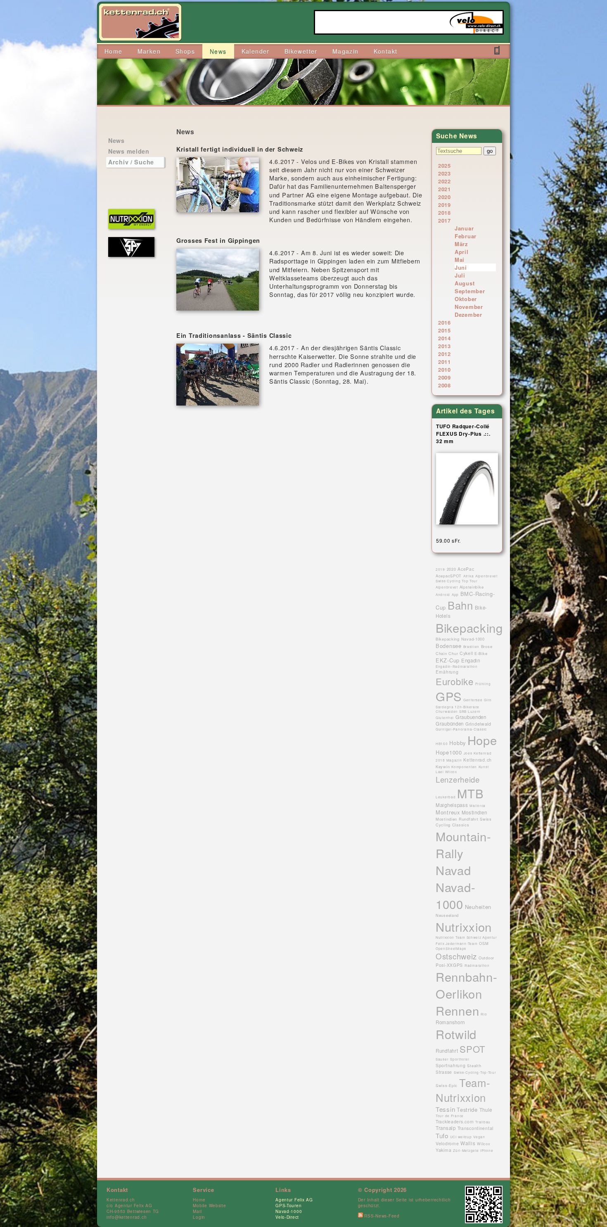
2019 (444, 205)
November (469, 307)
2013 (444, 346)
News (116, 140)
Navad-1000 (288, 1211)
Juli (460, 275)
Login (199, 1217)
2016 (444, 322)
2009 (444, 377)
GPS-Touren (288, 1205)
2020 (444, 197)
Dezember (468, 314)
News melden (128, 151)
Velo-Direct (287, 1217)
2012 (444, 354)
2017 (444, 220)
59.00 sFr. (448, 540)
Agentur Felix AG (294, 1200)
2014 (444, 338)
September (470, 291)
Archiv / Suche (131, 162)
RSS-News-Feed (381, 1216)
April (462, 252)
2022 (444, 181)
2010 (444, 369)
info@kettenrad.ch (127, 1217)
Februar (466, 236)
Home (199, 1200)
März (461, 244)
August (464, 283)
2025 (444, 165)
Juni (461, 267)
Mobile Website (209, 1205)
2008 (444, 385)
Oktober (466, 299)
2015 (444, 330)
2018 (444, 212)
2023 (444, 173)
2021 (444, 189)
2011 (444, 361)
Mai (460, 259)
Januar (464, 228)
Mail (197, 1211)
